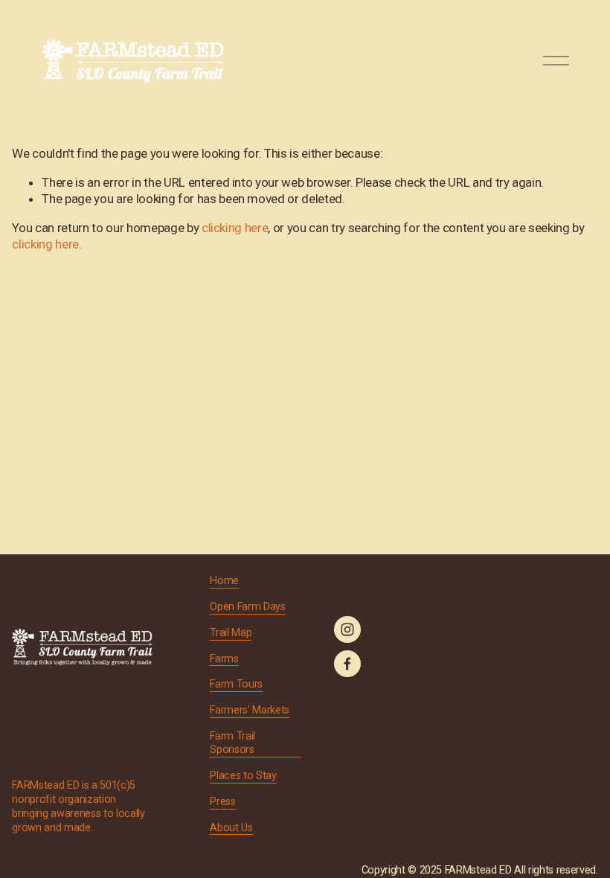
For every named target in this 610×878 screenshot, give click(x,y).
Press (222, 801)
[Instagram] (347, 629)
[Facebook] (347, 663)
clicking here (235, 227)
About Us (231, 827)
